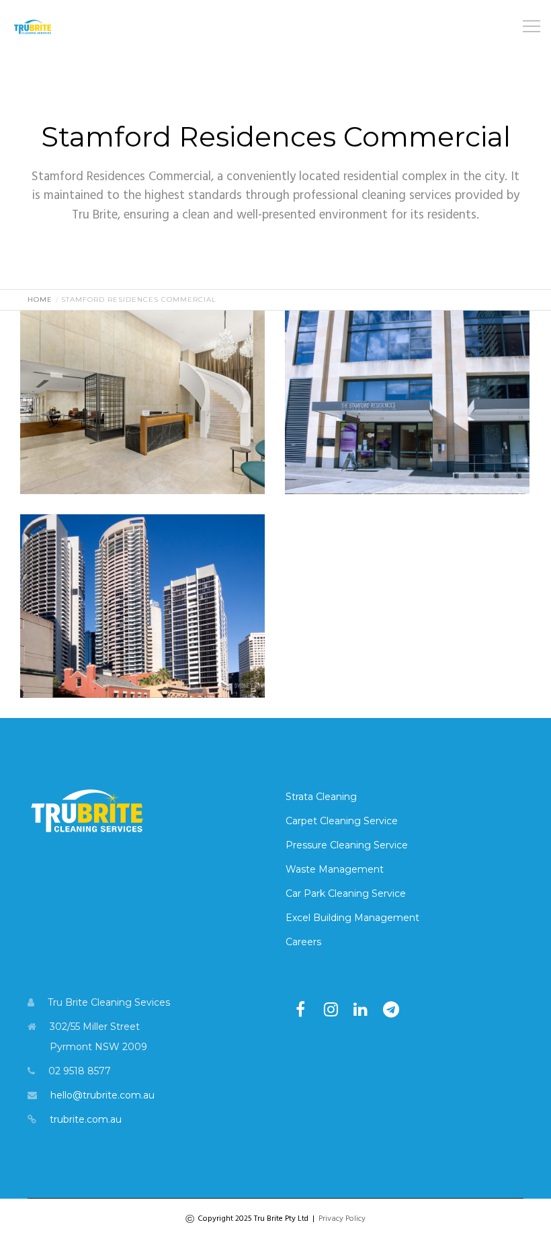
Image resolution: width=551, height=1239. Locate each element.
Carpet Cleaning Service (342, 821)
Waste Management (335, 869)
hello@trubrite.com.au (102, 1095)
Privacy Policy (342, 1219)
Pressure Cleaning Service (347, 845)
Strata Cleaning (321, 797)
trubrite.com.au (86, 1119)
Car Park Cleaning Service (346, 893)
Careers (303, 942)
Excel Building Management (352, 918)
